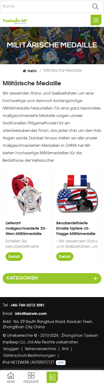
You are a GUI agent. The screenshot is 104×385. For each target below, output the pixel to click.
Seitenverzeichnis (40, 349)
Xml (65, 349)
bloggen (11, 349)
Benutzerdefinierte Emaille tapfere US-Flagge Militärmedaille (75, 228)
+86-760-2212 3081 (28, 305)
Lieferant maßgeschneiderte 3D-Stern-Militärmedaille (26, 228)
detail (14, 256)
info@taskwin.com (31, 313)
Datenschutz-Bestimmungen (29, 356)
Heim (32, 70)
